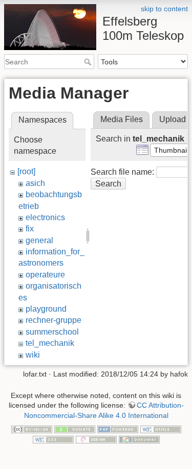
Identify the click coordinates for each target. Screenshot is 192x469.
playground (46, 308)
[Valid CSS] (53, 439)
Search (89, 61)
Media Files (121, 119)
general (39, 240)
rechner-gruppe (53, 320)
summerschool (52, 331)
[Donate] (74, 429)
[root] (26, 171)
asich (35, 183)
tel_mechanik (50, 343)
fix (30, 228)
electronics (45, 217)
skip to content (164, 9)
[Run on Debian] (96, 439)
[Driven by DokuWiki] (139, 439)
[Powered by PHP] (117, 429)
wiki (33, 354)
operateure (45, 274)
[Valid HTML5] (160, 429)
